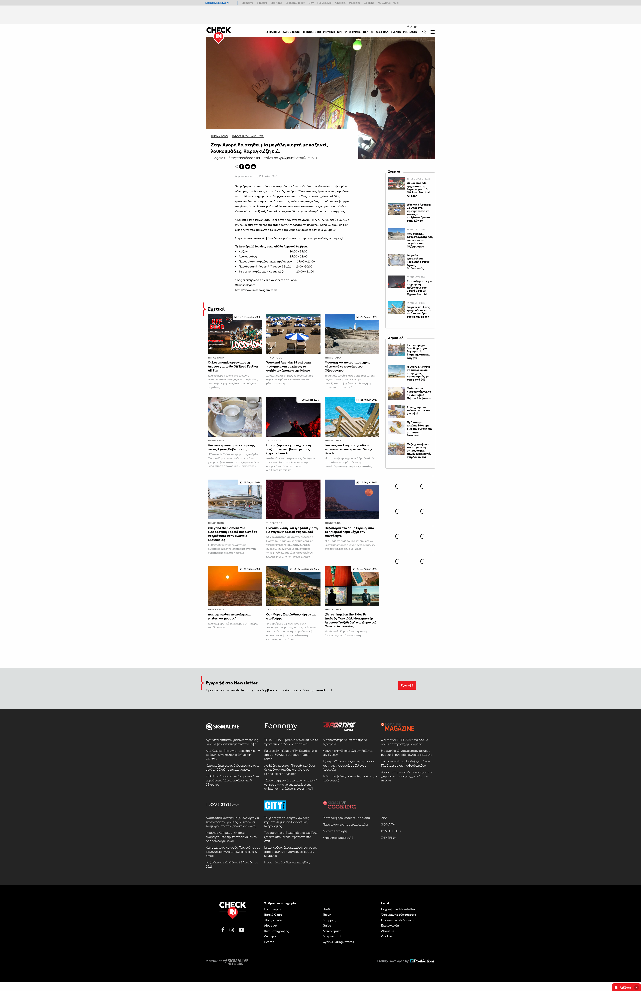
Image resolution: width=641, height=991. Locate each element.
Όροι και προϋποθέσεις (398, 915)
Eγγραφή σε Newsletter (398, 909)
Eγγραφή (407, 685)
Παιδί (327, 909)
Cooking (369, 2)
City (311, 2)
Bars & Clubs (273, 915)
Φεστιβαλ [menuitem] (382, 32)
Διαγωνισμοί (332, 936)
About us (387, 931)
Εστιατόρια (272, 909)
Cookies (387, 936)
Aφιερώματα (332, 931)
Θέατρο (270, 936)
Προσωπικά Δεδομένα (397, 920)
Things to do (216, 357)
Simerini (262, 2)
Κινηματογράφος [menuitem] (349, 32)
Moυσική (270, 925)
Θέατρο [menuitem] (368, 32)
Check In (340, 2)
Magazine (354, 2)
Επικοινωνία (390, 925)
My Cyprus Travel (388, 2)
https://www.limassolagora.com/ (256, 290)
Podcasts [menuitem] (410, 32)
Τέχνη (327, 915)
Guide (327, 925)
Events (269, 942)
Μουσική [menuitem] (329, 32)
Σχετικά (216, 309)
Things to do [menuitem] (312, 32)
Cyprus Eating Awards (338, 942)
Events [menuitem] (396, 32)
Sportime (276, 2)
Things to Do (219, 135)
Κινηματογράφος (276, 931)
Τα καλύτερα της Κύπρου (248, 135)
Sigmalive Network (217, 2)
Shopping (329, 920)
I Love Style (324, 2)
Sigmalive (247, 2)
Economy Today (295, 2)
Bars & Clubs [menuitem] (291, 32)
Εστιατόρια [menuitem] (272, 32)
